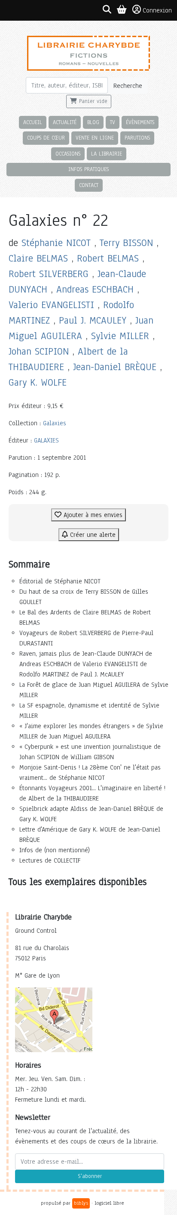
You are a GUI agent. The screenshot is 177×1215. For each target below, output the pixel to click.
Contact (88, 185)
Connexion (157, 10)
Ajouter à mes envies (91, 515)
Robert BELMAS (108, 258)
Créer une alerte (92, 534)
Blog (93, 122)
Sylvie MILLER (120, 336)
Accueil (32, 122)
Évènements (140, 122)
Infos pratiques (88, 169)
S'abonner (90, 1176)
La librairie (106, 153)
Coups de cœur (46, 137)
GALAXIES (46, 440)
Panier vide (92, 101)
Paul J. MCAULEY (92, 320)
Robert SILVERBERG (48, 273)
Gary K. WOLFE (38, 382)
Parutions (137, 137)
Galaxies (54, 423)
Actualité (64, 122)
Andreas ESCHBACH (95, 289)
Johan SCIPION (39, 351)
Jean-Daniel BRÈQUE (114, 367)
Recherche (127, 85)
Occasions (67, 153)
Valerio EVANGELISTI (51, 305)
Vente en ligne (95, 137)
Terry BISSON (126, 242)
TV (112, 122)
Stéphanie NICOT (56, 242)
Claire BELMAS (38, 258)
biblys (81, 1202)
